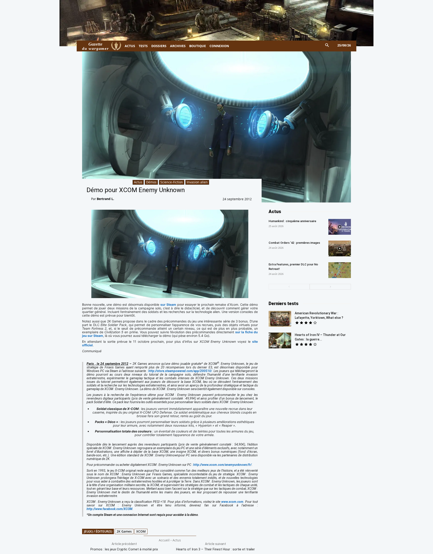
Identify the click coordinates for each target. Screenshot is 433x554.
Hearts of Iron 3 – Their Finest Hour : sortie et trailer (215, 549)
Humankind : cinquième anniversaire (292, 221)
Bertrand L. (105, 199)
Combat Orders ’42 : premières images (294, 242)
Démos (151, 182)
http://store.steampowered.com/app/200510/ (180, 371)
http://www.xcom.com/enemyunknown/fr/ (222, 465)
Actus (138, 182)
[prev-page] (289, 287)
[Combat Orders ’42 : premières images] (339, 248)
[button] (327, 45)
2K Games (124, 531)
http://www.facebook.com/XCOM (109, 509)
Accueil (164, 540)
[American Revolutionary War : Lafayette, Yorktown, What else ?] (280, 319)
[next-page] (330, 287)
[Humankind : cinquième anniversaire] (339, 227)
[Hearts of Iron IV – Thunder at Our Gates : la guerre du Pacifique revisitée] (280, 340)
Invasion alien (197, 182)
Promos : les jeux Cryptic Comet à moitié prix (124, 549)
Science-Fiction (171, 182)
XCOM (141, 531)
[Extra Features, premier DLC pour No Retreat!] (339, 270)
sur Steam (168, 304)
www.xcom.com (232, 501)
